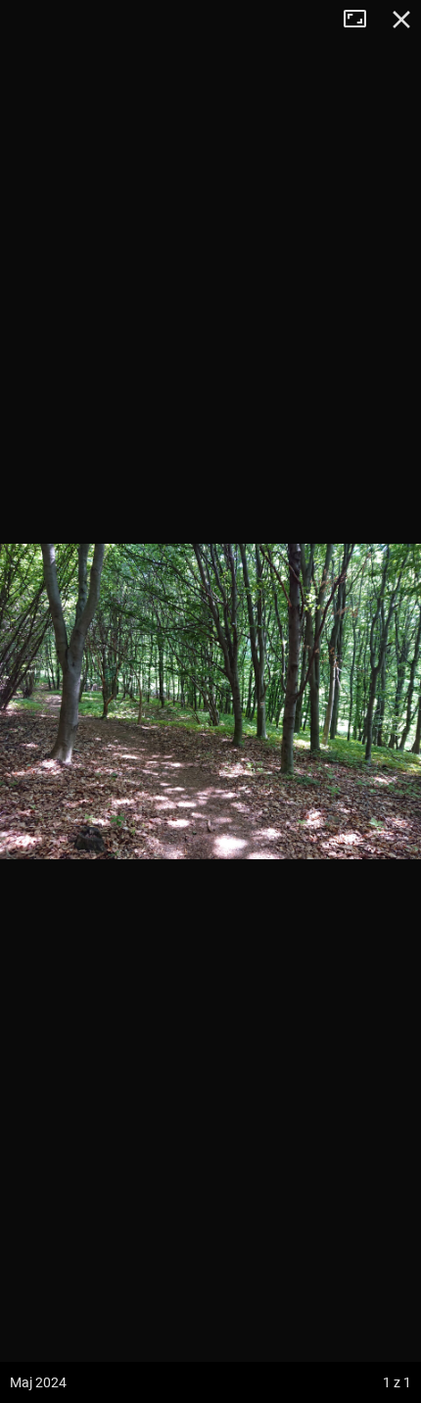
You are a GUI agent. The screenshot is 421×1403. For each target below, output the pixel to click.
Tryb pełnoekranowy (362, 19)
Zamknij (401, 19)
